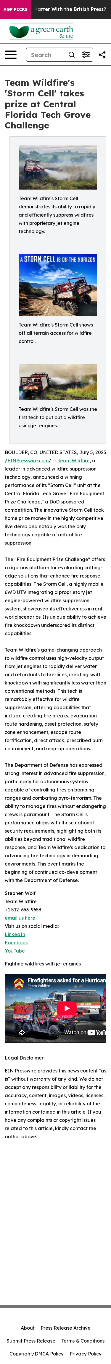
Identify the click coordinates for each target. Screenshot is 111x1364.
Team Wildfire (74, 460)
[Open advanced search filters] (86, 54)
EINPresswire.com (28, 460)
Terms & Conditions (82, 1341)
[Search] (72, 54)
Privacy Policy (86, 1354)
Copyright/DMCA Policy (36, 1354)
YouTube (15, 951)
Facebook (16, 942)
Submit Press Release (31, 1341)
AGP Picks (16, 9)
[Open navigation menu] (11, 55)
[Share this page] (102, 55)
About (28, 1328)
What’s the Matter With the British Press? (56, 9)
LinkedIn (15, 934)
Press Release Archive (66, 1328)
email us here (20, 918)
